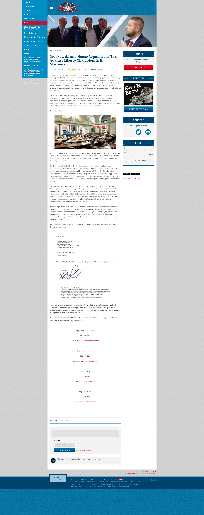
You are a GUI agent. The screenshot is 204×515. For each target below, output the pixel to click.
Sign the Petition (138, 109)
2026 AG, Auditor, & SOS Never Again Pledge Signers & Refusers (33, 73)
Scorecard (29, 18)
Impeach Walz (31, 65)
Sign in (27, 81)
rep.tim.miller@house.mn (85, 402)
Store (26, 53)
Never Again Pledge (33, 41)
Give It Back (30, 33)
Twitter (148, 471)
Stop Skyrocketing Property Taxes (33, 28)
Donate (27, 14)
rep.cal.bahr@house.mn (85, 381)
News (26, 23)
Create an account (85, 450)
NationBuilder (134, 473)
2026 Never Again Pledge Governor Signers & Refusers (33, 60)
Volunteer (29, 6)
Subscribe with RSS (133, 178)
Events (27, 49)
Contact (28, 10)
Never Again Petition (34, 37)
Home (52, 50)
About (27, 2)
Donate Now (138, 67)
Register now (37, 83)
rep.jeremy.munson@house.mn (85, 361)
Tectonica (152, 473)
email (154, 471)
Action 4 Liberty (58, 478)
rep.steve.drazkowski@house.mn (85, 341)
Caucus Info (30, 45)
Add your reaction (96, 69)
